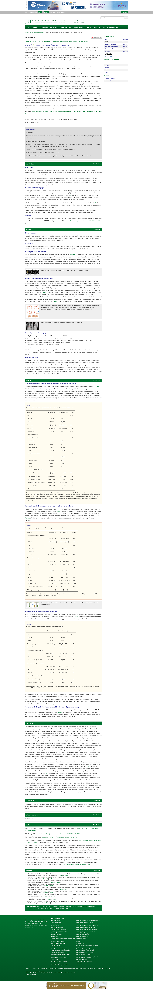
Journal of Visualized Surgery (83, 936)
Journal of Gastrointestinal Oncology (84, 922)
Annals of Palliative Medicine (58, 941)
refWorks (107, 72)
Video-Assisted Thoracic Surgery (84, 961)
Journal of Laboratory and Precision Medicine (87, 925)
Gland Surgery (54, 959)
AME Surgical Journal (56, 924)
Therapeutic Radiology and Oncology (85, 949)
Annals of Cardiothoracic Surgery (59, 931)
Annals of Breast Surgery (57, 927)
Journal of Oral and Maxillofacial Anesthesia (86, 929)
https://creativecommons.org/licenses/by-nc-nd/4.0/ (76, 864)
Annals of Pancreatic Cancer (58, 943)
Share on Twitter (109, 81)
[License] (110, 54)
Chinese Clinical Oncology (57, 952)
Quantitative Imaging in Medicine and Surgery (87, 945)
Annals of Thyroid (55, 945)
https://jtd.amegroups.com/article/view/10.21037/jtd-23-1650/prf (59, 837)
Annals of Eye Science (56, 934)
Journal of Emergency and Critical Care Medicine (88, 920)
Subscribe (125, 12)
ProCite (107, 67)
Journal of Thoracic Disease (82, 934)
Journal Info (35, 27)
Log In (39, 12)
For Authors (44, 27)
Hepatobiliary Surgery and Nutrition (59, 964)
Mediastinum (79, 940)
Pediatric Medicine (80, 943)
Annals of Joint (54, 936)
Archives (88, 27)
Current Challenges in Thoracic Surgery (60, 954)
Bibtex (106, 63)
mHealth (78, 941)
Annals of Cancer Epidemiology (58, 929)
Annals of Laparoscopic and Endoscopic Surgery (63, 938)
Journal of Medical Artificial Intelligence (85, 927)
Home (27, 27)
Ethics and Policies (66, 27)
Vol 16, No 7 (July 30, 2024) (37, 32)
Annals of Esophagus (56, 933)
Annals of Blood (55, 925)
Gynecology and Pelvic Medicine (59, 961)
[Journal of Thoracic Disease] (56, 20)
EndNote (107, 65)
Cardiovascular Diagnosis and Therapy (60, 950)
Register (46, 12)
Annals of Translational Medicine (59, 947)
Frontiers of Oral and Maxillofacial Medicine (61, 956)
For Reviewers (54, 27)
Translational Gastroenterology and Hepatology (87, 956)
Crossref (60, 875)
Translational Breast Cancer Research (85, 950)
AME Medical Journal (56, 922)
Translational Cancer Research (83, 954)
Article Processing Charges (110, 27)
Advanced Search (124, 20)
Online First (97, 27)
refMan (106, 70)
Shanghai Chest (80, 947)
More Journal (79, 963)
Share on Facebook (110, 78)
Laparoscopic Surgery (81, 938)
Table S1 (60, 712)
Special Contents (78, 27)
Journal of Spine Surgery (82, 933)
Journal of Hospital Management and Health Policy (88, 924)
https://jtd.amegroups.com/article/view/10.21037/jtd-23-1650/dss (64, 834)
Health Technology (55, 963)
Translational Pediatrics (81, 959)
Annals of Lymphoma (56, 940)
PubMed (65, 875)
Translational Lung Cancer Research (85, 957)
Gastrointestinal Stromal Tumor (58, 957)
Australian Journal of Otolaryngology (60, 949)
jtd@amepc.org (32, 974)
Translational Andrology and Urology (85, 952)
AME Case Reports (55, 920)
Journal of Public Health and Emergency (85, 931)
